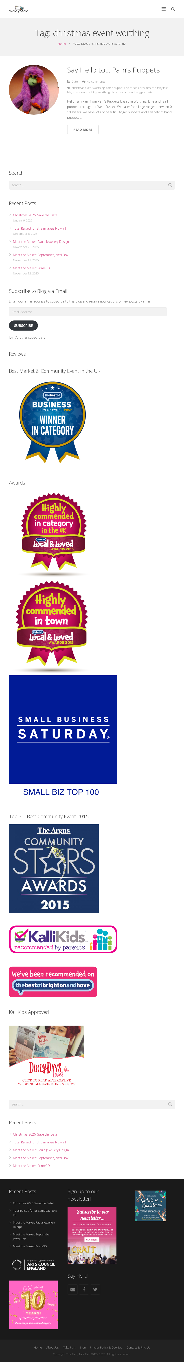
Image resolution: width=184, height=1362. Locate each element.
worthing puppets (140, 92)
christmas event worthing (88, 88)
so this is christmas (138, 88)
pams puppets (115, 88)
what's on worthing (84, 92)
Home (62, 44)
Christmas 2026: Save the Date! (35, 215)
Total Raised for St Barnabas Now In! (39, 228)
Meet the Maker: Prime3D (31, 268)
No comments (96, 81)
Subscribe (23, 325)
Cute (75, 81)
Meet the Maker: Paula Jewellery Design (41, 241)
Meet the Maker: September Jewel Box (40, 255)
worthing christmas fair (113, 92)
